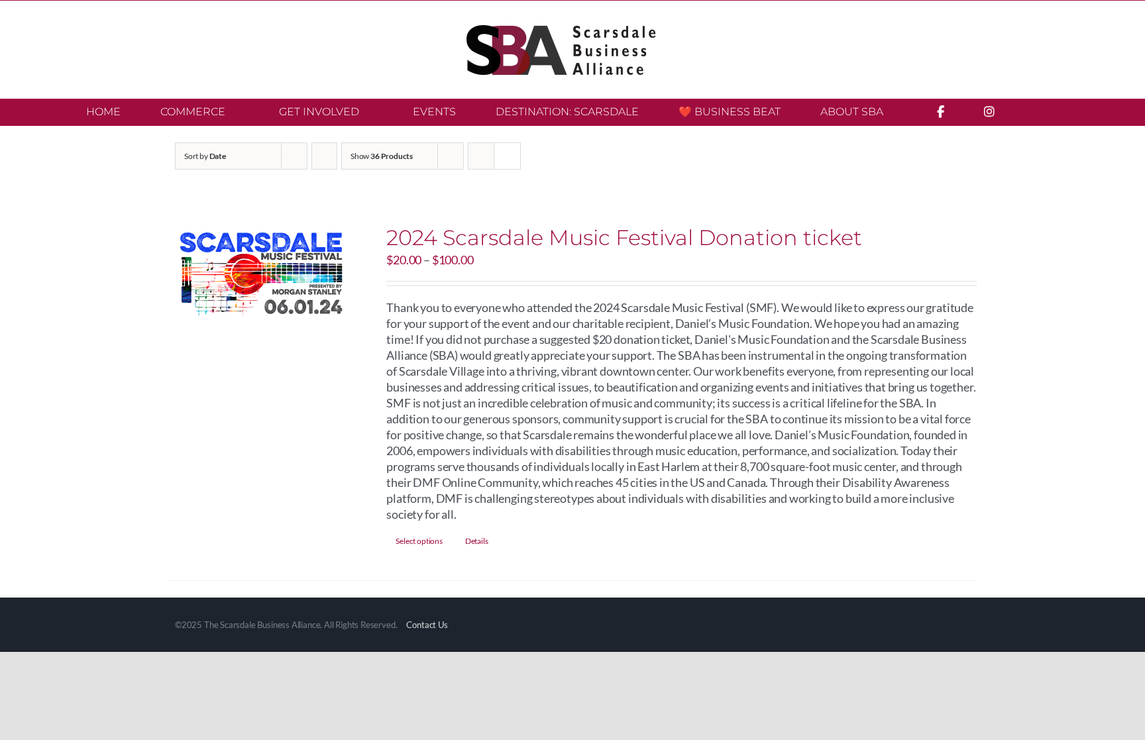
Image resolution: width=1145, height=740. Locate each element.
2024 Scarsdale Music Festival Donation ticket (624, 237)
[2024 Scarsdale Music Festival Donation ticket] (261, 276)
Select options (419, 541)
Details (476, 541)
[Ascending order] (324, 156)
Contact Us (426, 624)
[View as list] (507, 156)
